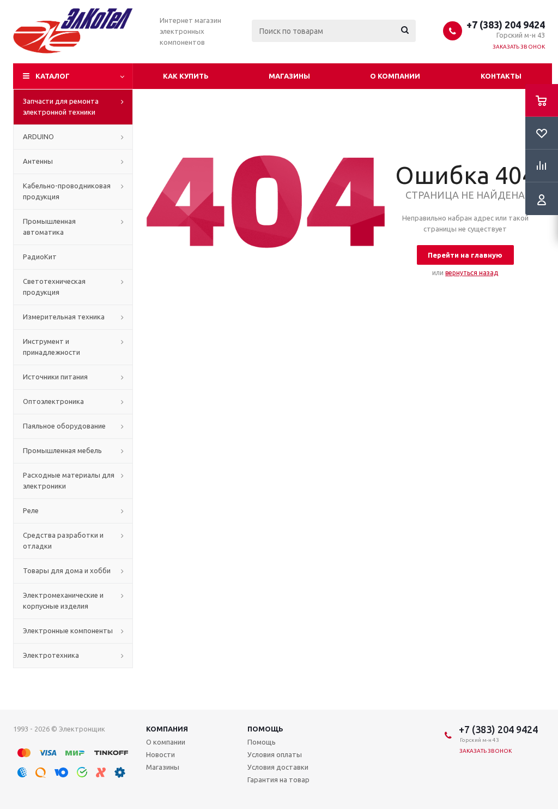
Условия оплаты (274, 754)
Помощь (265, 729)
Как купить (186, 76)
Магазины (289, 76)
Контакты (501, 76)
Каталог (52, 76)
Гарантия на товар (278, 779)
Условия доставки (277, 767)
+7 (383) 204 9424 (505, 24)
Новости (160, 754)
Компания (167, 729)
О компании (395, 76)
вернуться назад (471, 272)
